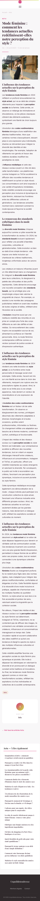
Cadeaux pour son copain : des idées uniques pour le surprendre (18, 809)
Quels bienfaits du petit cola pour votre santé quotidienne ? (19, 840)
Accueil (4, 12)
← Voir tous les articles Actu (13, 730)
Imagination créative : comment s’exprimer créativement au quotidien (19, 757)
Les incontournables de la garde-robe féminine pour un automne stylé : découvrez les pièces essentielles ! (19, 772)
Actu (10, 12)
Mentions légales (16, 888)
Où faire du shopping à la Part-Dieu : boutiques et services (18, 833)
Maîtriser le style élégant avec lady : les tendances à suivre (19, 787)
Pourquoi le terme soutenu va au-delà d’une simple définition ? (19, 847)
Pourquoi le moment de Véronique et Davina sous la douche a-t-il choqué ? (19, 802)
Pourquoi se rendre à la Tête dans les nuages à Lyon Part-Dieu (18, 764)
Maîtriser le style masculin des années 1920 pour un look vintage (19, 861)
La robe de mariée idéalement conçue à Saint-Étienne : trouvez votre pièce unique (19, 817)
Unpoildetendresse (20, 881)
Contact (27, 888)
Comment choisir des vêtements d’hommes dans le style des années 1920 (20, 780)
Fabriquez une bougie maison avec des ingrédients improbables (19, 826)
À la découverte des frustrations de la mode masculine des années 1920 (19, 795)
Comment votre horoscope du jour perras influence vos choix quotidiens (19, 854)
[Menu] (20, 7)
